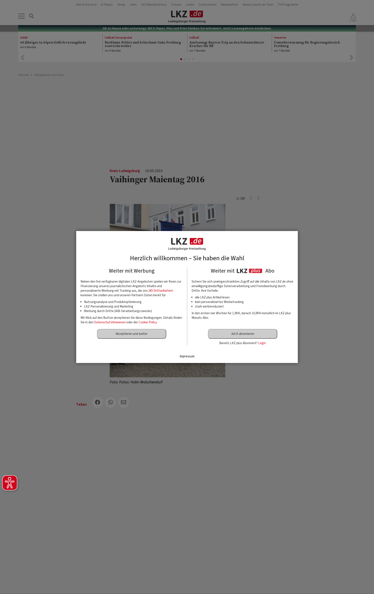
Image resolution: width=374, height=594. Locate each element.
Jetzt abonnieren (242, 334)
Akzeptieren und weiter (132, 334)
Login (262, 343)
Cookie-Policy (148, 322)
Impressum (187, 356)
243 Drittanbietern (160, 290)
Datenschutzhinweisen (110, 322)
